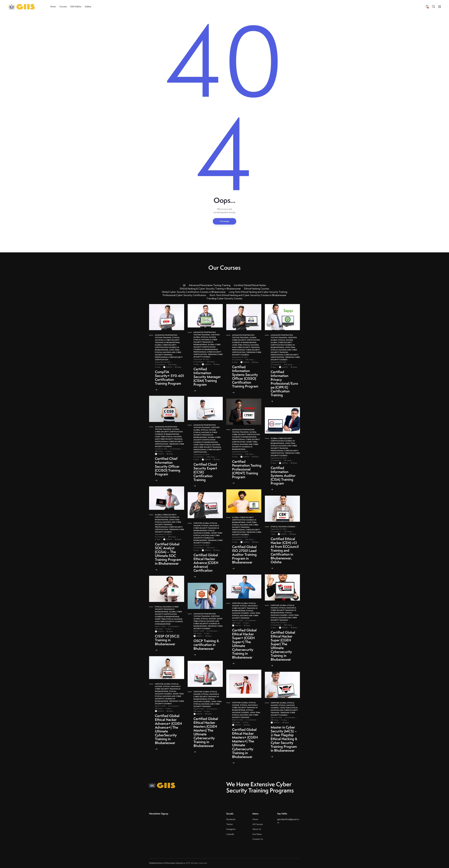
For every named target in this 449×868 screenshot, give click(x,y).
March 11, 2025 (237, 720)
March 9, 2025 (199, 709)
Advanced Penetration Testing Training (209, 285)
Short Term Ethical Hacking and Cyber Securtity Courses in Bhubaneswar (247, 295)
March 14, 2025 (276, 717)
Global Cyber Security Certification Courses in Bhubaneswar (194, 292)
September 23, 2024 (201, 454)
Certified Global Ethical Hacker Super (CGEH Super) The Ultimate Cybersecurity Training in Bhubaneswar (283, 645)
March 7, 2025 (160, 626)
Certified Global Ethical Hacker (250, 285)
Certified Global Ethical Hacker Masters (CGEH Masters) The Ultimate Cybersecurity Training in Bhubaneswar (206, 732)
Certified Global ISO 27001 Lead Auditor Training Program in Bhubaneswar (244, 554)
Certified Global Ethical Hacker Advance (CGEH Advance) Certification (206, 562)
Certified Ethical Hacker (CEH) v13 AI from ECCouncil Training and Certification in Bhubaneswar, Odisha (285, 550)
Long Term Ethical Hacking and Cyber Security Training (258, 292)
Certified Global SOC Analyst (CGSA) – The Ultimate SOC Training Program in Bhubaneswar (168, 553)
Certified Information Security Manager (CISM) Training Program (207, 376)
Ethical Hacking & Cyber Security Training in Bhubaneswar (210, 288)
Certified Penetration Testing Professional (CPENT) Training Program (246, 469)
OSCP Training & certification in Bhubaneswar (206, 644)
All (184, 285)
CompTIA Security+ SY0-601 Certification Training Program (169, 377)
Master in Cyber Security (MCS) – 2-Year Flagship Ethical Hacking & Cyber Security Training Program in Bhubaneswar (284, 738)
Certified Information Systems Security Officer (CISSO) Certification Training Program (245, 376)
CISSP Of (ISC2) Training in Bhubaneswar (167, 640)
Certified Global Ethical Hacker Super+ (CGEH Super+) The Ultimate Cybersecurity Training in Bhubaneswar (244, 643)
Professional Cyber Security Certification (184, 295)
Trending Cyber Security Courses (224, 298)
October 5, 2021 (161, 449)
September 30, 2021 (162, 362)
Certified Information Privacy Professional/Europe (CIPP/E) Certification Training (284, 383)
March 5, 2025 (237, 620)
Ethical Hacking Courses (256, 288)
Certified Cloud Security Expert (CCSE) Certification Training (205, 472)
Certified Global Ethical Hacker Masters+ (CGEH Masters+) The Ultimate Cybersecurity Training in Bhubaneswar (245, 743)
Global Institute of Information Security (166, 863)
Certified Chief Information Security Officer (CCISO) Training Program (167, 466)
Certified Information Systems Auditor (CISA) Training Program (283, 475)
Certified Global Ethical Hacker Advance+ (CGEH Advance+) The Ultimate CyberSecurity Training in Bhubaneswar (168, 729)
